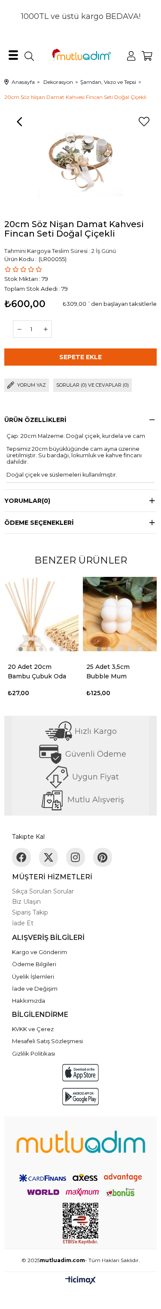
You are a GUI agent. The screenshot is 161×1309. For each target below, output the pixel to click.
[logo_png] (80, 1143)
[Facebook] (21, 857)
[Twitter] (48, 857)
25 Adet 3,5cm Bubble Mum (108, 671)
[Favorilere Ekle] (143, 121)
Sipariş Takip (30, 912)
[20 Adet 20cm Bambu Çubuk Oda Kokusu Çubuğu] (41, 614)
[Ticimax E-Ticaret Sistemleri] (80, 1280)
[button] (20, 649)
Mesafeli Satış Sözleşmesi (47, 1041)
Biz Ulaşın (26, 902)
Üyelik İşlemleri (33, 976)
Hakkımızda (28, 1000)
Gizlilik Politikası (33, 1053)
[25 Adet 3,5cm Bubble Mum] (120, 614)
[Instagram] (75, 857)
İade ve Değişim (35, 988)
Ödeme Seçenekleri (39, 523)
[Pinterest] (102, 857)
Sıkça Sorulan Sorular (43, 891)
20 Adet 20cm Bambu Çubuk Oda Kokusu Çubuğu (37, 672)
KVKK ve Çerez (33, 1029)
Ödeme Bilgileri (34, 964)
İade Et (22, 923)
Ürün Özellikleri (35, 420)
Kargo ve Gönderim (39, 952)
